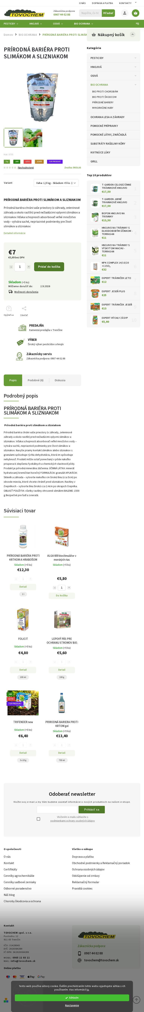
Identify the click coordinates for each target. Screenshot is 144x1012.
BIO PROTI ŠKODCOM (104, 97)
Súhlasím (74, 997)
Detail (23, 587)
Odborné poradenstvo (18, 888)
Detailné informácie (15, 233)
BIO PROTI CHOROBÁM (105, 92)
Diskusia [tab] (60, 380)
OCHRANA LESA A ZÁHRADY (107, 117)
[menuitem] (14, 24)
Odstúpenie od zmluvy (86, 876)
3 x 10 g (23, 760)
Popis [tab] (12, 380)
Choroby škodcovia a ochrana (22, 901)
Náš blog (9, 895)
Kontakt (9, 863)
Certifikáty (10, 869)
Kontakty (125, 3)
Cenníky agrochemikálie (19, 876)
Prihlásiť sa (91, 809)
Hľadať (108, 13)
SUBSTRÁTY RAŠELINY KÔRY (108, 144)
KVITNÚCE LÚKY (100, 152)
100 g (61, 677)
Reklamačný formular (85, 882)
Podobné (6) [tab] (36, 380)
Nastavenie (72, 1006)
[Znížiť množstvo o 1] (11, 267)
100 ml (23, 677)
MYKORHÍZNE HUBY (102, 108)
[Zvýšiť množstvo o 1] (28, 267)
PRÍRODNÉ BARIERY (103, 102)
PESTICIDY (97, 58)
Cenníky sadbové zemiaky (20, 882)
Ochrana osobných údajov (88, 869)
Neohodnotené (26, 168)
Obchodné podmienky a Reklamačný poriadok (101, 863)
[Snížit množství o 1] (54, 587)
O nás (82, 3)
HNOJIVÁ (96, 67)
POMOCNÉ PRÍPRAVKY (104, 126)
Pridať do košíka (49, 266)
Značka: (72, 167)
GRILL (94, 161)
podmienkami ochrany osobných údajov (72, 821)
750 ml (62, 760)
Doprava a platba (102, 3)
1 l (23, 594)
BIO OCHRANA (99, 85)
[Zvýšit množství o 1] (69, 587)
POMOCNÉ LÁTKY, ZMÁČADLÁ (108, 135)
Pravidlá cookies (82, 888)
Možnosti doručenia (26, 292)
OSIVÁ (94, 76)
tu (88, 989)
